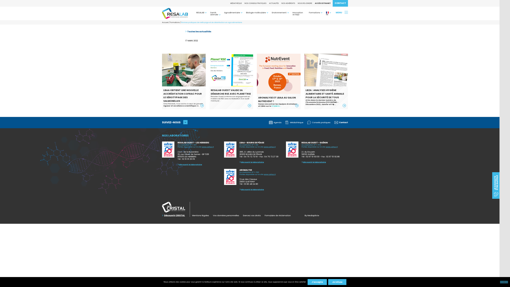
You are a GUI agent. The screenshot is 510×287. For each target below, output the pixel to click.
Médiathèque (236, 3)
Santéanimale (214, 13)
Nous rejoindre (305, 3)
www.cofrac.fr (208, 147)
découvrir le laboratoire (190, 164)
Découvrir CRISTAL (174, 215)
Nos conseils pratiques (255, 3)
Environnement (279, 12)
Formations (314, 12)
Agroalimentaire (232, 12)
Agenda (277, 122)
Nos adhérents (288, 3)
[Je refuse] (504, 282)
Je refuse (337, 282)
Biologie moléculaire (256, 12)
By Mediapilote (312, 215)
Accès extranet (323, 3)
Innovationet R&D (298, 13)
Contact (340, 3)
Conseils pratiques (321, 122)
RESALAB (200, 12)
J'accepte (317, 282)
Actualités (274, 3)
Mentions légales (200, 215)
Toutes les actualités (199, 32)
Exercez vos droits (252, 215)
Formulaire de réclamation (278, 215)
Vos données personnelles (226, 215)
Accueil (165, 22)
